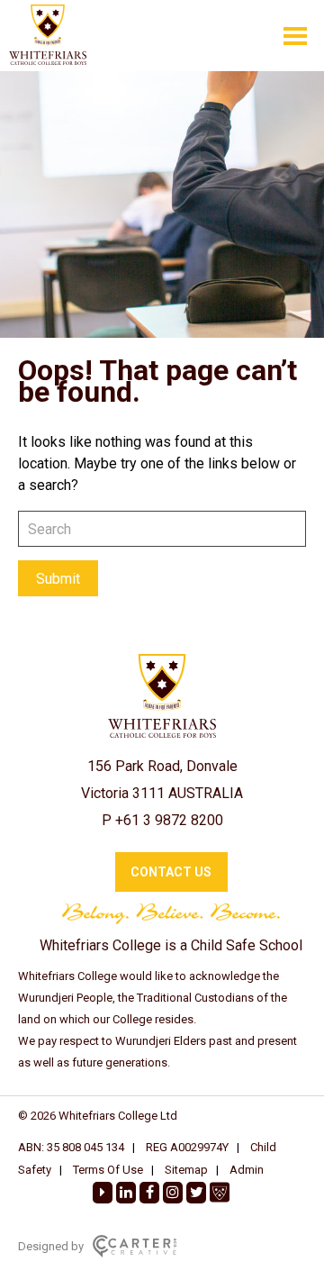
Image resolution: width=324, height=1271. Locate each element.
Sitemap (186, 1169)
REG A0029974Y (187, 1147)
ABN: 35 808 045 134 (71, 1147)
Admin (247, 1169)
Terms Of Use (108, 1169)
